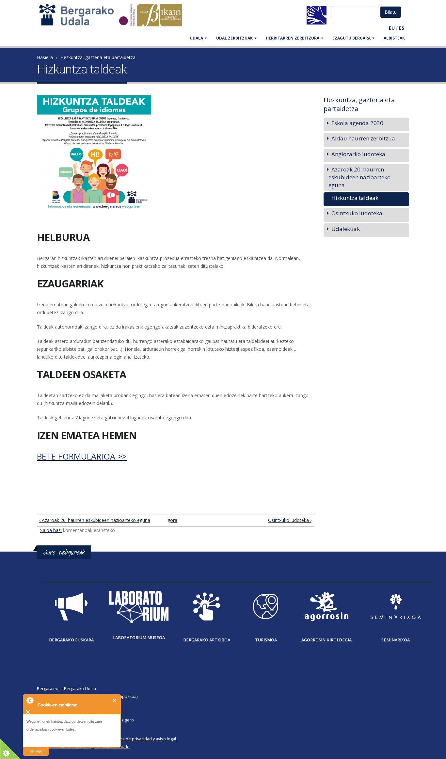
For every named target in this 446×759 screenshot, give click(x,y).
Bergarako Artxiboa (206, 640)
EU (392, 28)
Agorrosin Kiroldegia (326, 640)
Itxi (115, 700)
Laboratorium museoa (139, 637)
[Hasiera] (114, 18)
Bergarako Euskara (71, 640)
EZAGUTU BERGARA (351, 38)
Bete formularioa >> (82, 456)
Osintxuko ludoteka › (289, 520)
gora (172, 520)
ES (401, 28)
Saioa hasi (51, 530)
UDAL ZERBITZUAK (234, 38)
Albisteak (394, 38)
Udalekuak (345, 229)
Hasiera (45, 57)
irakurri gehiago (36, 747)
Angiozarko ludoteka (358, 154)
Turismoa (266, 640)
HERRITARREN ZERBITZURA (292, 38)
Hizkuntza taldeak (354, 198)
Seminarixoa (395, 640)
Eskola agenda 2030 (357, 123)
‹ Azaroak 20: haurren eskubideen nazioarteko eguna (94, 520)
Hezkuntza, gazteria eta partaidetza (97, 57)
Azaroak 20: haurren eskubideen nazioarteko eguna (359, 177)
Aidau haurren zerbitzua (363, 138)
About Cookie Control (29, 700)
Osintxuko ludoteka (356, 213)
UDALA (196, 38)
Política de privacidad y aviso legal (143, 739)
